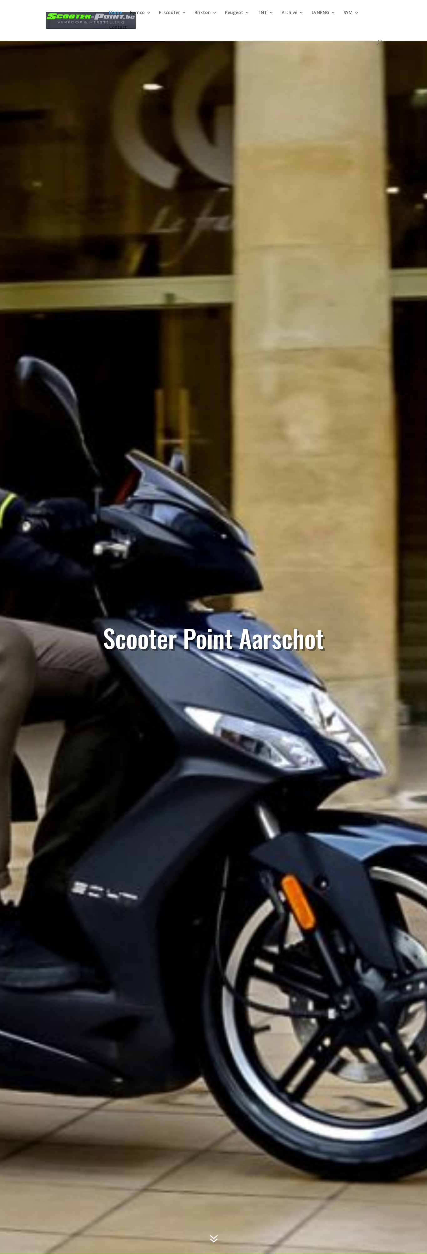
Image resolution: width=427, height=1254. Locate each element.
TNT (262, 12)
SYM (348, 12)
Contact (118, 27)
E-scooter (169, 12)
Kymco (137, 12)
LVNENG (320, 12)
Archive (289, 12)
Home (115, 12)
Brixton (202, 12)
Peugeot (234, 12)
